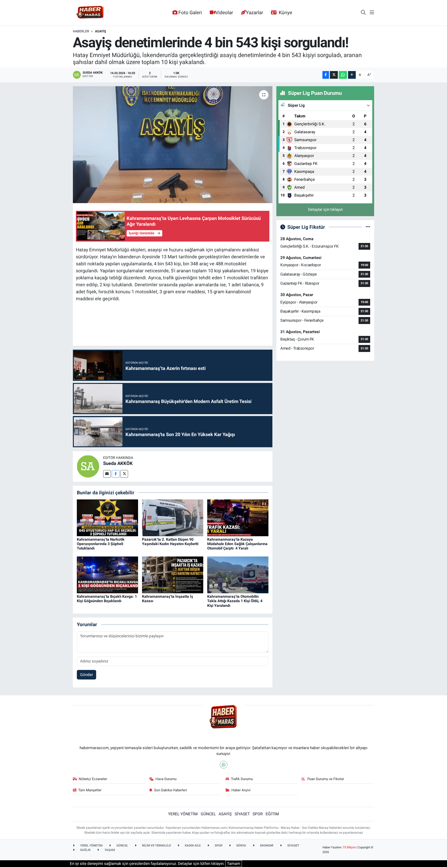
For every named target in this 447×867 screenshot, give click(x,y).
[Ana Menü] (372, 13)
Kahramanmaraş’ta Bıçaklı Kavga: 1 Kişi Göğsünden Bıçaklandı (107, 598)
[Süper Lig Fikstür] (368, 227)
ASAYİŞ (100, 31)
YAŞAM (109, 850)
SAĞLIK (85, 850)
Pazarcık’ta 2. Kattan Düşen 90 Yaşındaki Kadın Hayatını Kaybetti (170, 541)
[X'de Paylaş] (334, 75)
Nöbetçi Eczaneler (93, 779)
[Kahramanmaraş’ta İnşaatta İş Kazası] (172, 574)
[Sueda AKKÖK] (88, 466)
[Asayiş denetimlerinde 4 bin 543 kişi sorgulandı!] (172, 144)
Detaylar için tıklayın (325, 209)
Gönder (86, 674)
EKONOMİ (266, 845)
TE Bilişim (349, 847)
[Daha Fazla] (352, 75)
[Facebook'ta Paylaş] (325, 75)
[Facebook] (115, 474)
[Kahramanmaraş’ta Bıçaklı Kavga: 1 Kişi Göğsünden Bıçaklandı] (107, 574)
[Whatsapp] (223, 764)
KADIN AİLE (192, 845)
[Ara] (363, 13)
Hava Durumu (166, 779)
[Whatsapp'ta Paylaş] (343, 75)
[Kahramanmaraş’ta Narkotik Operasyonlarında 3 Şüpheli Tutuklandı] (107, 517)
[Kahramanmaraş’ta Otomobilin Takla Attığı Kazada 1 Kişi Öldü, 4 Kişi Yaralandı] (237, 574)
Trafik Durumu (242, 779)
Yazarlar (254, 12)
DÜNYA (241, 845)
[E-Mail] (107, 474)
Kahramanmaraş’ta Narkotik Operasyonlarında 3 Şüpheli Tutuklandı (101, 543)
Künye (285, 12)
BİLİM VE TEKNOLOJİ (156, 845)
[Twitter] (124, 474)
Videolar (224, 12)
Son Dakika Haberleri (170, 790)
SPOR (258, 814)
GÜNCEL (208, 814)
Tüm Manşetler (90, 790)
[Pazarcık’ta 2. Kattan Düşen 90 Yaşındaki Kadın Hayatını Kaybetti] (172, 517)
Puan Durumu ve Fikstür (325, 779)
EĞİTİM (272, 814)
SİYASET (242, 814)
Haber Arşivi (241, 790)
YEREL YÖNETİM (183, 814)
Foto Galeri (190, 12)
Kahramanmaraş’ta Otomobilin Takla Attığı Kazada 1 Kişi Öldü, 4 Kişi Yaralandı (234, 601)
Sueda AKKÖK (118, 463)
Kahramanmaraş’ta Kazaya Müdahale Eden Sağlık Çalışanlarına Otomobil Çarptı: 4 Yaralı (237, 543)
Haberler (81, 31)
